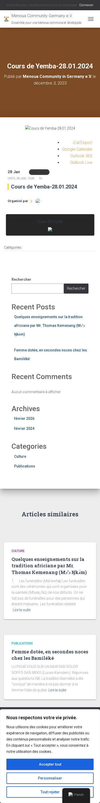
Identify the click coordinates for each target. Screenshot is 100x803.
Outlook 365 (81, 155)
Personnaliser (50, 778)
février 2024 (24, 428)
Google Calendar (77, 149)
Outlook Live (81, 162)
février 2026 (24, 418)
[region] (50, 756)
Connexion (86, 5)
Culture (20, 456)
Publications (24, 466)
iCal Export (82, 142)
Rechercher (21, 279)
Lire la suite (22, 610)
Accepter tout (50, 764)
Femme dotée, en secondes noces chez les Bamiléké (50, 655)
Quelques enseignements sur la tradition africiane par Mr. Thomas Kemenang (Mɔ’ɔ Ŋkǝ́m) (49, 325)
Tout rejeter (50, 792)
